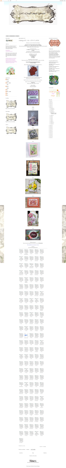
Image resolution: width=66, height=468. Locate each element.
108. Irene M (31, 400)
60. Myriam (41, 330)
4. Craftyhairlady (36, 253)
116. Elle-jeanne (21, 414)
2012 (50, 135)
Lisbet (7, 86)
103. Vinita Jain (31, 393)
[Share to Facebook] (33, 449)
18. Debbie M (31, 274)
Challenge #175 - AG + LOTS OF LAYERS (29, 40)
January (52, 123)
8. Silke (31, 260)
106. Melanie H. (21, 400)
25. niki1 (41, 281)
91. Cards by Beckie (21, 379)
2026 (50, 101)
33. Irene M (31, 295)
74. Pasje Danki (36, 351)
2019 (50, 126)
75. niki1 (41, 351)
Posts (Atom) (34, 455)
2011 (50, 136)
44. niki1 (36, 309)
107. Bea (26, 400)
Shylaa (33, 177)
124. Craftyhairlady (36, 421)
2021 (50, 107)
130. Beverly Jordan (41, 428)
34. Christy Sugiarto (36, 295)
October (52, 110)
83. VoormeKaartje (31, 365)
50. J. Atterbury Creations (41, 316)
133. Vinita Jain (31, 435)
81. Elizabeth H (21, 365)
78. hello (31, 358)
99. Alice (36, 386)
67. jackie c (26, 344)
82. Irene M (26, 365)
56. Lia (21, 330)
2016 (50, 130)
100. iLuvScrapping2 (41, 386)
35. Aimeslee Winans (41, 295)
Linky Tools (41, 446)
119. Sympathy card (36, 414)
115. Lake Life (41, 407)
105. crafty (41, 393)
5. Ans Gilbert (41, 253)
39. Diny (36, 302)
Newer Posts (21, 452)
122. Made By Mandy (26, 421)
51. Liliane (21, 323)
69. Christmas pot (36, 344)
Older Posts (45, 452)
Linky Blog (44, 446)
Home (33, 452)
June (51, 117)
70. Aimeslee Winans (41, 344)
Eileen (32, 85)
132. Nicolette (26, 435)
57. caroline (26, 330)
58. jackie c (31, 330)
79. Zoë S (36, 358)
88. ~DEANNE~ (31, 372)
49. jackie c (36, 316)
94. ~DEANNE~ (36, 379)
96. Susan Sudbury (21, 386)
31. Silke (21, 295)
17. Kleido (26, 274)
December (52, 108)
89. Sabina (36, 372)
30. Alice (41, 288)
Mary (34, 85)
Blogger (38, 466)
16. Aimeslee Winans (21, 274)
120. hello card (41, 414)
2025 (50, 102)
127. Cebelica (26, 428)
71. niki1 (21, 351)
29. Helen (36, 288)
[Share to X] (33, 449)
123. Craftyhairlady (31, 421)
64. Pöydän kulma (36, 337)
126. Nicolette (21, 428)
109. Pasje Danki (36, 400)
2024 (50, 103)
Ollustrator (32, 466)
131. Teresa (21, 435)
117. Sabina (26, 414)
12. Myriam (26, 267)
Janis (33, 159)
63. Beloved (31, 337)
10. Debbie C (41, 260)
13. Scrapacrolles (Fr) (31, 267)
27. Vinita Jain (26, 288)
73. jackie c (31, 351)
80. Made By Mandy (41, 358)
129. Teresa (36, 428)
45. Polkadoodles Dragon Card (41, 309)
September (52, 111)
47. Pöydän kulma (26, 316)
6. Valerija (21, 260)
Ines (7, 89)
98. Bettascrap (31, 386)
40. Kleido (41, 302)
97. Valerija (26, 386)
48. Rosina (31, 316)
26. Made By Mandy (21, 288)
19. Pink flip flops (36, 274)
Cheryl (8, 79)
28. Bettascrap (31, 288)
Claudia (8, 81)
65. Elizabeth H (41, 337)
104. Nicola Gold (36, 393)
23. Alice (31, 281)
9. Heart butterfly (36, 260)
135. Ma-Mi (41, 435)
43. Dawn (31, 309)
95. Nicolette (41, 379)
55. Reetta (41, 323)
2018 (50, 127)
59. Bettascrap (36, 330)
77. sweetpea (26, 358)
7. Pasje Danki (26, 260)
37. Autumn (26, 302)
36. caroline (21, 302)
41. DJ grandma (21, 309)
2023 (50, 104)
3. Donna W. (31, 253)
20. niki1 (41, 274)
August (52, 115)
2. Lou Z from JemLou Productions (26, 254)
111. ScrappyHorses (21, 407)
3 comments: (28, 449)
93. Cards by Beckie (31, 379)
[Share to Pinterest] (34, 449)
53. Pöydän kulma (31, 323)
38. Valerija (31, 302)
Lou (7, 93)
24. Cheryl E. (36, 281)
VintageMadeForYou (36, 462)
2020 (50, 125)
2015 (50, 131)
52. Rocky (26, 323)
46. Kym (21, 316)
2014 (50, 132)
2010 (50, 137)
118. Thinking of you (31, 414)
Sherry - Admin (9, 91)
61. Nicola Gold (20, 337)
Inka (33, 141)
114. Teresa (36, 407)
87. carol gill (26, 372)
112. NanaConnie (26, 407)
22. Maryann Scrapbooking (26, 281)
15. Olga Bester (41, 267)
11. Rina (21, 267)
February (52, 122)
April (51, 120)
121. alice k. (21, 421)
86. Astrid (21, 372)
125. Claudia (41, 421)
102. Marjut (26, 393)
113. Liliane (31, 407)
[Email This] (31, 449)
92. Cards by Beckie (26, 379)
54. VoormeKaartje (36, 323)
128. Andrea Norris (31, 428)
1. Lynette (21, 253)
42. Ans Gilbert (26, 309)
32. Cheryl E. (26, 295)
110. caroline (41, 400)
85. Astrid (41, 365)
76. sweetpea (21, 358)
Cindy (7, 84)
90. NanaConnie (41, 372)
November (52, 109)
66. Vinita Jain (21, 344)
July (51, 116)
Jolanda (33, 109)
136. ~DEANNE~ (21, 442)
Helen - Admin (9, 82)
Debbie (8, 88)
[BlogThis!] (32, 449)
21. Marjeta (21, 281)
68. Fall (31, 344)
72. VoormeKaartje (26, 351)
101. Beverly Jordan (21, 393)
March (52, 121)
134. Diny (36, 435)
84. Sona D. (36, 365)
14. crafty (36, 267)
